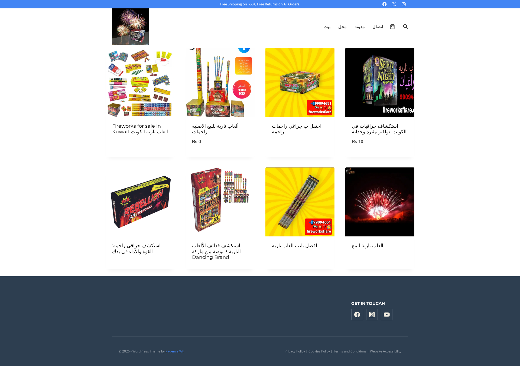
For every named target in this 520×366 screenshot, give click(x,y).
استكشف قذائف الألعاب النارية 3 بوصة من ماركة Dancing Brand (216, 251)
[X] (394, 4)
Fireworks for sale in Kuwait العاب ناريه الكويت (140, 129)
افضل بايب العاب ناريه (294, 246)
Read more (140, 146)
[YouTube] (387, 315)
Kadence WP (174, 351)
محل (342, 26)
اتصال (377, 26)
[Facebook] (385, 4)
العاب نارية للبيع (367, 246)
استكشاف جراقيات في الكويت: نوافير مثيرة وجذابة (379, 129)
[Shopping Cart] (392, 26)
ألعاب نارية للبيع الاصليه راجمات (215, 129)
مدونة (360, 26)
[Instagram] (403, 4)
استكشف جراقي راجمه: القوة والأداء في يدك (136, 249)
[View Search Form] (403, 26)
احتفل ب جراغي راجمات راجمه (296, 129)
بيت (327, 26)
